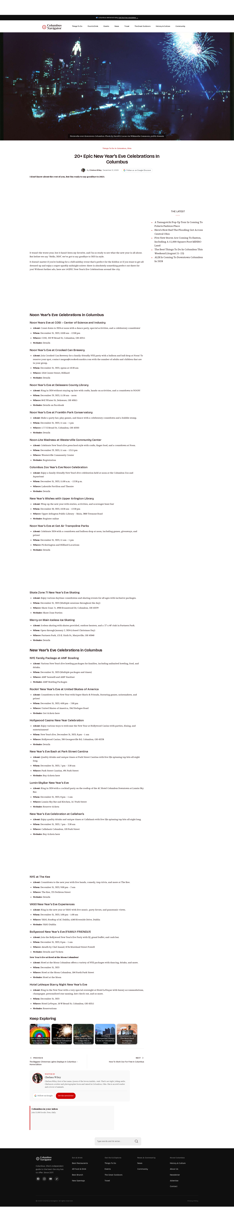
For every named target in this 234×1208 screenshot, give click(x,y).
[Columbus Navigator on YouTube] (50, 1179)
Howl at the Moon (52, 977)
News (117, 26)
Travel (126, 26)
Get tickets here (51, 713)
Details (46, 342)
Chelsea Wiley (53, 1077)
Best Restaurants (80, 1163)
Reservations (50, 1008)
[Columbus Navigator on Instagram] (44, 1179)
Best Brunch (77, 1175)
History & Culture (163, 26)
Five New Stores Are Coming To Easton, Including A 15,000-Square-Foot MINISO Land (178, 241)
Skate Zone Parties (52, 612)
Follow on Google (45, 1096)
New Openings (78, 1181)
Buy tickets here (51, 775)
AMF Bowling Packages (55, 682)
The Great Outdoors (142, 26)
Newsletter (175, 1175)
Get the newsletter (66, 1096)
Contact (173, 1186)
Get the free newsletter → (128, 18)
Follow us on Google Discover (138, 170)
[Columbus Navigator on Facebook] (38, 1179)
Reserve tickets (51, 806)
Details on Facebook (53, 405)
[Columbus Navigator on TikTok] (56, 1179)
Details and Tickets (53, 951)
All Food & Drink (79, 1169)
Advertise (174, 1181)
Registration (49, 460)
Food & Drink (93, 26)
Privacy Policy (192, 1201)
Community (180, 26)
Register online (51, 518)
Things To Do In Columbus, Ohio (117, 148)
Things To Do (77, 26)
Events (106, 26)
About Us (174, 1169)
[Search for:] (118, 1141)
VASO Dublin (49, 924)
